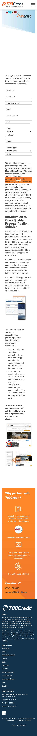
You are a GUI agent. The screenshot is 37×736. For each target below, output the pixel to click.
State (9, 128)
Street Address (12, 116)
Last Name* (11, 97)
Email (9, 109)
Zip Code (10, 135)
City (8, 122)
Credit (4, 662)
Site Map (23, 725)
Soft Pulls (5, 668)
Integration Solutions (8, 679)
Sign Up (4, 686)
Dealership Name (13, 103)
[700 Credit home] (13, 5)
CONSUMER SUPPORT (8, 655)
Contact (4, 658)
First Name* (11, 90)
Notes (9, 154)
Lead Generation (7, 675)
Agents (4, 651)
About (4, 682)
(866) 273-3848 (12, 588)
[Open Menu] (33, 5)
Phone (9, 141)
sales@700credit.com (9, 706)
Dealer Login (5, 648)
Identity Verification (7, 672)
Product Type (12, 148)
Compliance (5, 665)
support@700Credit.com (16, 592)
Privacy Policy (15, 725)
